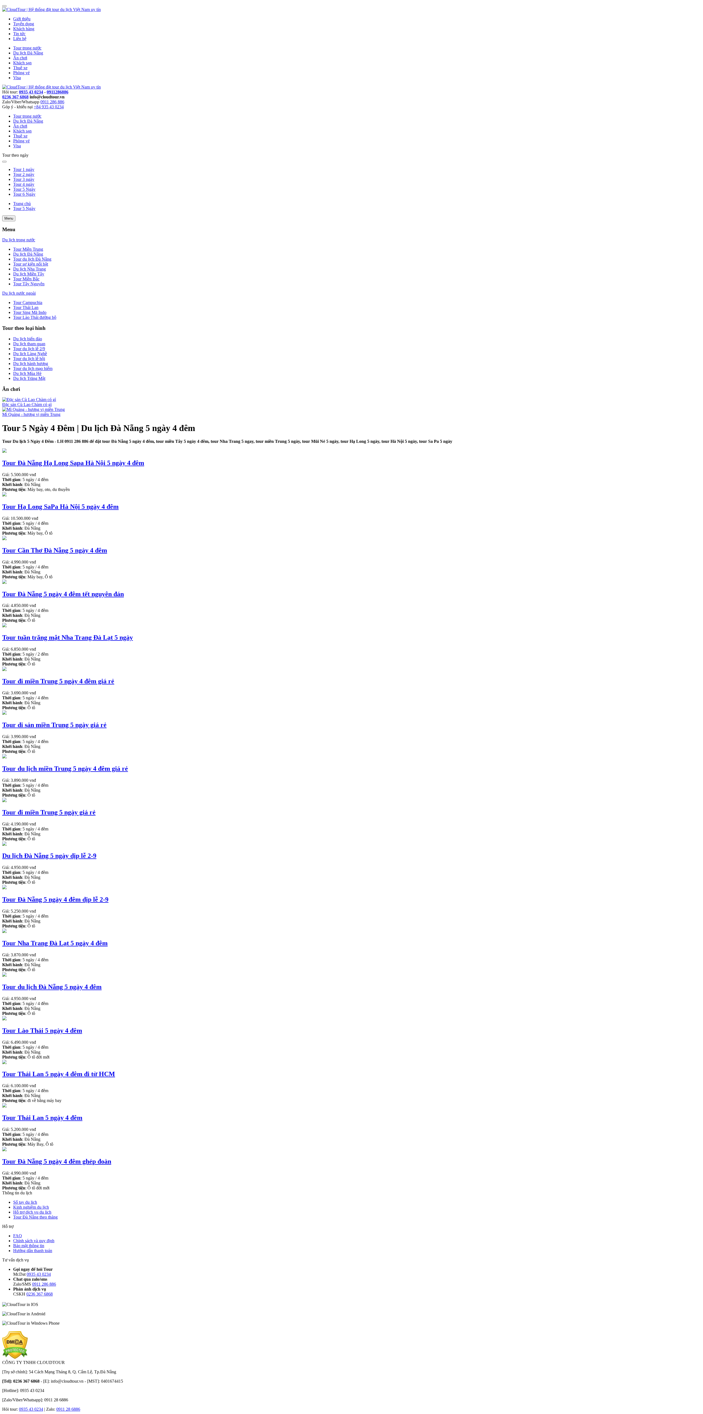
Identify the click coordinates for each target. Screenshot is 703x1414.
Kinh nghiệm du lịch (31, 1207)
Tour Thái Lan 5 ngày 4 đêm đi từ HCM (58, 1074)
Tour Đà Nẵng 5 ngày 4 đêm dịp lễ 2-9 (55, 899)
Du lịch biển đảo (27, 338)
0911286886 (57, 92)
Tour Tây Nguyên (28, 283)
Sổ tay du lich (25, 1202)
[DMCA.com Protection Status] (15, 1357)
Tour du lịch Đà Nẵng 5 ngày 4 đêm (52, 986)
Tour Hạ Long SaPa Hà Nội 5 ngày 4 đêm (60, 506)
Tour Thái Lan (25, 307)
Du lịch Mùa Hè (27, 373)
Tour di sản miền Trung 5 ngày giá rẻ (54, 724)
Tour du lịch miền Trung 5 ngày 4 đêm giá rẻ (65, 768)
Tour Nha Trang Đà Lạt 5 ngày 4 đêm (55, 943)
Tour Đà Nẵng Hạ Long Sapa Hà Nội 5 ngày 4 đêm (73, 462)
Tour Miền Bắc (26, 279)
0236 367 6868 (15, 97)
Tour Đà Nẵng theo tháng (35, 1217)
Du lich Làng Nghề (30, 353)
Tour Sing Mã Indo (29, 312)
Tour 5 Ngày (24, 189)
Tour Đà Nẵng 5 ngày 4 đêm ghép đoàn (56, 1161)
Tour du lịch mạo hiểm (32, 368)
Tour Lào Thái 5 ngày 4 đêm (42, 1030)
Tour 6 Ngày (24, 194)
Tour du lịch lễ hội (29, 358)
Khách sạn (22, 62)
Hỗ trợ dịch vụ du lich (32, 1212)
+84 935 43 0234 (49, 106)
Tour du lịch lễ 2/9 (29, 348)
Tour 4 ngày (23, 184)
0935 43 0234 (31, 92)
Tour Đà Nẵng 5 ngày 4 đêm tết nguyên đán (63, 594)
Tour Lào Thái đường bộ (34, 317)
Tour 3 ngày (23, 179)
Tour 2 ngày (23, 174)
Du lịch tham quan (29, 343)
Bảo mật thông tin (28, 1245)
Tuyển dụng (23, 23)
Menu (8, 218)
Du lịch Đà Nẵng (28, 53)
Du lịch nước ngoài (19, 293)
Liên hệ (19, 38)
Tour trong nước (27, 48)
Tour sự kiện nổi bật (30, 264)
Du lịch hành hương (30, 363)
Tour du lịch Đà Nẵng (32, 259)
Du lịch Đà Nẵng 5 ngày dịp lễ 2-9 (49, 855)
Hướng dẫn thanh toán (32, 1250)
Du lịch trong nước (18, 239)
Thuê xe (20, 67)
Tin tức (19, 33)
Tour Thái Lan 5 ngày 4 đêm (42, 1117)
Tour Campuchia (27, 302)
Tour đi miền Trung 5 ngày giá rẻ (49, 812)
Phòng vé (21, 72)
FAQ (17, 1235)
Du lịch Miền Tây (28, 274)
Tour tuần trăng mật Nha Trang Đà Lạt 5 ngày (67, 637)
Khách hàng (23, 28)
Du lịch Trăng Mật (29, 378)
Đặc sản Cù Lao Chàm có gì (27, 404)
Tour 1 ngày (23, 169)
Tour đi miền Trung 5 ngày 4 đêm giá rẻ (58, 681)
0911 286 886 (52, 102)
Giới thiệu (21, 18)
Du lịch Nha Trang (29, 269)
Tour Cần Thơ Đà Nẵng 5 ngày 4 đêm (54, 550)
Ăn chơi (20, 58)
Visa (17, 77)
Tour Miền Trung (28, 249)
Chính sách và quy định (33, 1240)
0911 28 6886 (68, 1409)
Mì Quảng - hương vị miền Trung (31, 414)
